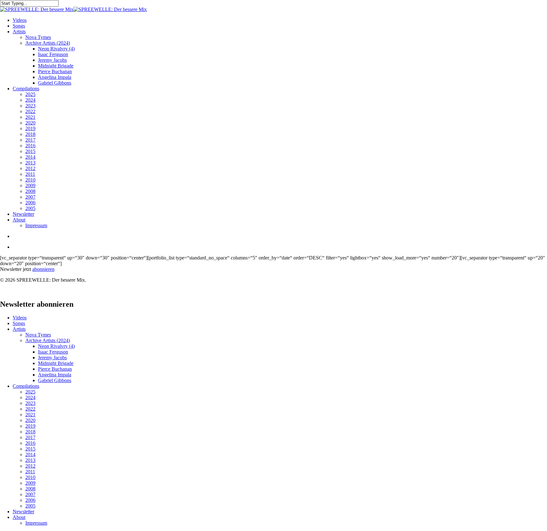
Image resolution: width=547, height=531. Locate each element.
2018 (30, 431)
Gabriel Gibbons (54, 380)
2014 (30, 454)
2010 (30, 477)
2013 (30, 460)
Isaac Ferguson (53, 352)
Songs (19, 323)
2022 (30, 409)
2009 (30, 483)
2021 (30, 414)
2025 (30, 391)
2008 (30, 488)
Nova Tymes (38, 334)
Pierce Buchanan (55, 369)
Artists (19, 329)
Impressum (36, 523)
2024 (30, 397)
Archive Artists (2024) (47, 340)
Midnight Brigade (55, 363)
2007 (30, 494)
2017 (30, 437)
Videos (20, 317)
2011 (30, 471)
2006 (30, 500)
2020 (30, 420)
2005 (30, 506)
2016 (30, 443)
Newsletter (23, 511)
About (19, 517)
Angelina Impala (54, 374)
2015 (30, 448)
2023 (30, 403)
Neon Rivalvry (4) (56, 346)
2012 (30, 466)
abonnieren (43, 269)
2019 (30, 426)
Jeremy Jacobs (52, 357)
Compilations (26, 386)
